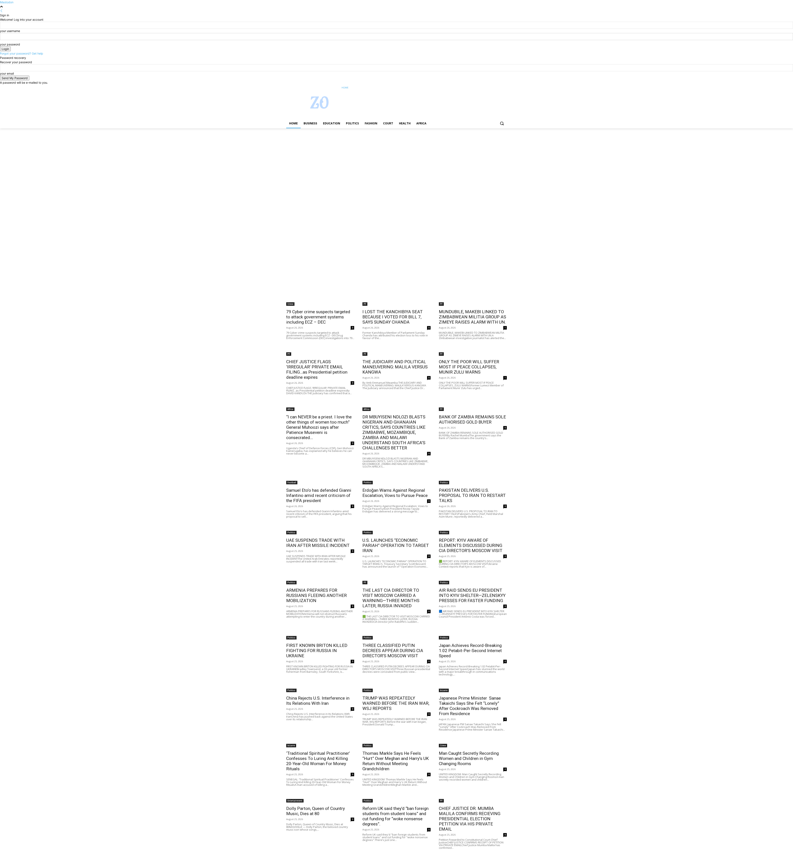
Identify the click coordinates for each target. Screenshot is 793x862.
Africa (290, 409)
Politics (368, 482)
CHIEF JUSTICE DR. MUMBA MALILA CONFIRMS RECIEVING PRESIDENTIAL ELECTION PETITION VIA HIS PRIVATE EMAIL (469, 819)
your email (7, 73)
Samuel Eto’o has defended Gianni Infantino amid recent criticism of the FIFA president (318, 495)
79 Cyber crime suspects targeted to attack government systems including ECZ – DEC (318, 317)
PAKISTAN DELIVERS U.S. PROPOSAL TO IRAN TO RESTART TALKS (472, 495)
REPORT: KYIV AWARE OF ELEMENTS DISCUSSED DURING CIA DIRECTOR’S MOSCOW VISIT (470, 545)
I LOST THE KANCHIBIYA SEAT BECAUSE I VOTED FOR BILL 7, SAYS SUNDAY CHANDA (392, 317)
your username (10, 31)
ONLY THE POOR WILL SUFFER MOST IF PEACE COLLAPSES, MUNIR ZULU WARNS (469, 367)
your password (10, 44)
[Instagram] (487, 87)
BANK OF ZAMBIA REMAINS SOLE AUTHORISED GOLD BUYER (472, 419)
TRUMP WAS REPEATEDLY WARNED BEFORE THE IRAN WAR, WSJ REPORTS (395, 703)
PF (365, 303)
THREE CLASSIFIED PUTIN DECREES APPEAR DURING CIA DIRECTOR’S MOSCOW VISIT (392, 650)
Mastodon (6, 2)
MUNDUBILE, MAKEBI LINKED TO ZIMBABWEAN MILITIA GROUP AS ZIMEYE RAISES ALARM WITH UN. (472, 317)
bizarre (444, 690)
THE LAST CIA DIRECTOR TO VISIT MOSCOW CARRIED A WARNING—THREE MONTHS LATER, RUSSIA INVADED (390, 598)
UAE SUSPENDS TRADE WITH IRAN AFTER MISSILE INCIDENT (318, 543)
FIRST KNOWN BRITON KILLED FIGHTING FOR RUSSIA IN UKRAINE (316, 650)
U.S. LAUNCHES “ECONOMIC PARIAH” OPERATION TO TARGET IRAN (395, 545)
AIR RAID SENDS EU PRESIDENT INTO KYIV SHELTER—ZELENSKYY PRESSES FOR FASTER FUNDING (472, 595)
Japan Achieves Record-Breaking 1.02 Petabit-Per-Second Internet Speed (470, 650)
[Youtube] (504, 87)
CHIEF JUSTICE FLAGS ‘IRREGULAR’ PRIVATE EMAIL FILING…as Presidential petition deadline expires (316, 369)
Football (291, 482)
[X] (493, 87)
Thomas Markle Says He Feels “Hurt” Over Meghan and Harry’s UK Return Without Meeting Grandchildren (395, 761)
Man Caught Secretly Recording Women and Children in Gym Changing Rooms (469, 758)
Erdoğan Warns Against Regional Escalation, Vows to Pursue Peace (395, 493)
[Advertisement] (124, 159)
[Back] (1, 11)
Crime (290, 303)
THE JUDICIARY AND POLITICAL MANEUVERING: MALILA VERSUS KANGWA (395, 367)
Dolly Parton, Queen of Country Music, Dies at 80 (315, 811)
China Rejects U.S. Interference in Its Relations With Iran (317, 701)
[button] (502, 123)
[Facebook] (481, 87)
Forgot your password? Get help (21, 53)
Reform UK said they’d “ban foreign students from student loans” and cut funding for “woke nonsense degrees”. (395, 816)
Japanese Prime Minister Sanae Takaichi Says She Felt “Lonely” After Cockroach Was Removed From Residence (470, 706)
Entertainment (294, 800)
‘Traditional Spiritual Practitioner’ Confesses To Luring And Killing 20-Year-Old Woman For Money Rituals (318, 761)
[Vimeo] (498, 87)
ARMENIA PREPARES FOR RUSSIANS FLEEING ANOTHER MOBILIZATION (316, 595)
